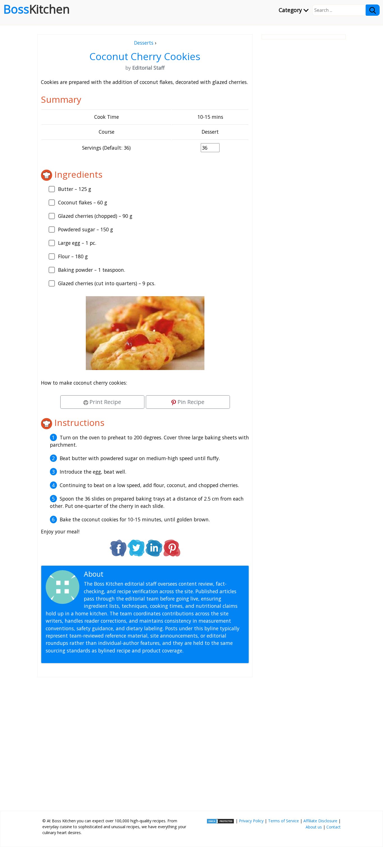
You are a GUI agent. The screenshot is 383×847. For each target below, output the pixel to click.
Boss (36, 9)
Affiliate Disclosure (320, 820)
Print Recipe (104, 402)
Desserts (143, 42)
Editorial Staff (127, 574)
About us (314, 827)
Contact (333, 827)
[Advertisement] (145, 741)
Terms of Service (283, 820)
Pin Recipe (190, 402)
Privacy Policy (251, 820)
